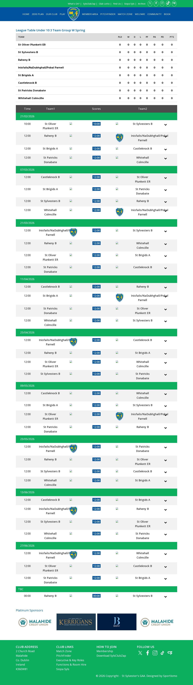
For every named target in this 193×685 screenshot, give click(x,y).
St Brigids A (50, 148)
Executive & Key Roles (70, 660)
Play (62, 14)
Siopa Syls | (130, 3)
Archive (142, 3)
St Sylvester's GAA (133, 676)
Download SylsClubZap (111, 655)
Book (167, 14)
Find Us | (118, 3)
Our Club (51, 14)
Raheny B (50, 135)
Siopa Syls (62, 669)
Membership (104, 651)
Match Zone (125, 14)
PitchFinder (107, 14)
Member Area (90, 14)
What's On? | (75, 3)
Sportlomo (170, 676)
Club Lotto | (105, 3)
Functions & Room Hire (71, 664)
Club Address (27, 647)
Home (25, 14)
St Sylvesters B (142, 124)
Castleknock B (142, 148)
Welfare (140, 14)
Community (154, 14)
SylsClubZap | (90, 3)
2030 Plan (38, 14)
